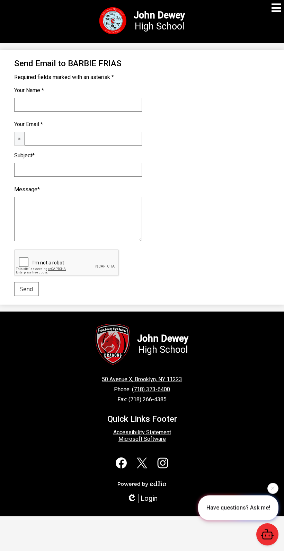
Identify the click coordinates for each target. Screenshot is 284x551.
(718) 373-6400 (151, 389)
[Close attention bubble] (272, 487)
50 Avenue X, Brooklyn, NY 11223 (142, 379)
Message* (27, 189)
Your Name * (29, 90)
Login (149, 498)
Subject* (24, 155)
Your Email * (28, 124)
